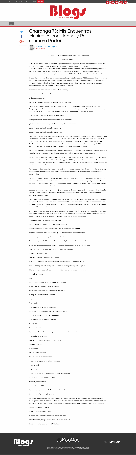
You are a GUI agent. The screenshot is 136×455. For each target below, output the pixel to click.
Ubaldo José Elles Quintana (48, 47)
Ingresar (40, 1)
